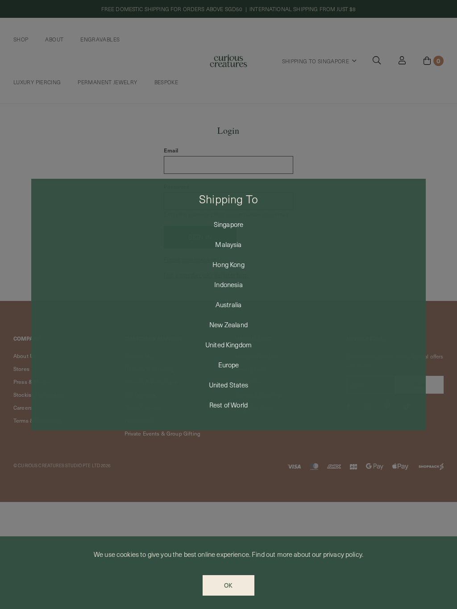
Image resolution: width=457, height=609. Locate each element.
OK (228, 585)
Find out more (272, 554)
